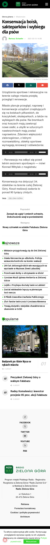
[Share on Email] (42, 85)
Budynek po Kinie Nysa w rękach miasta (16, 363)
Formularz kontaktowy (25, 508)
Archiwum (25, 516)
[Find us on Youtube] (25, 435)
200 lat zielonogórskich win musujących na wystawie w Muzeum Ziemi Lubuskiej (25, 267)
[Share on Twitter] (19, 85)
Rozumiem (31, 541)
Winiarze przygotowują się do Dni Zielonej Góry (25, 252)
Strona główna (7, 16)
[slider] (43, 151)
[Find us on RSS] (25, 445)
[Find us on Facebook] (25, 417)
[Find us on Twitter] (25, 426)
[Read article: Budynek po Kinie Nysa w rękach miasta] (25, 341)
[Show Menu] (46, 4)
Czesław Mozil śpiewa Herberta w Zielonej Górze (25, 279)
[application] (25, 152)
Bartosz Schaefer (16, 38)
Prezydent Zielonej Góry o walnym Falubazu (25, 379)
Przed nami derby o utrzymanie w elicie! (24, 273)
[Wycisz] (36, 152)
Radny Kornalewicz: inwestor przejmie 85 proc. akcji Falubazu (28, 393)
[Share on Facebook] (7, 85)
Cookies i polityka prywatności (25, 512)
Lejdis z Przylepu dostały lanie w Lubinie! (24, 285)
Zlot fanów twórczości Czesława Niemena (25, 301)
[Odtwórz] (5, 152)
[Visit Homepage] (27, 4)
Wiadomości (20, 16)
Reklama (25, 504)
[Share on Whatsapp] (30, 85)
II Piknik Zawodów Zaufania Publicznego (24, 297)
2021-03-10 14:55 (35, 38)
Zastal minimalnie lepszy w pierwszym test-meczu (23, 291)
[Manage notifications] (5, 540)
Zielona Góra (16, 198)
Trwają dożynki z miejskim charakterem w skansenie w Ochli (24, 307)
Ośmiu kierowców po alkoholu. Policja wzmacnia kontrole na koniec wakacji (23, 260)
